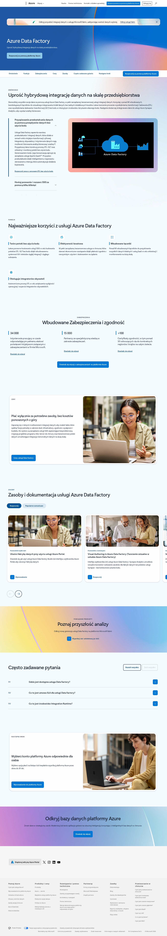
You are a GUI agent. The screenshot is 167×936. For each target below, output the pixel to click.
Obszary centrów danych (16, 899)
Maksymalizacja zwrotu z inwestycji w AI (42, 908)
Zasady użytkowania (81, 931)
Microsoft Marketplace (91, 891)
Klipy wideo (113, 914)
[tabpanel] (83, 555)
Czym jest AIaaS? (140, 909)
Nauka (63, 3)
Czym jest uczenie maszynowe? (145, 901)
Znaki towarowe (96, 931)
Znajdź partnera (89, 895)
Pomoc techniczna (75, 3)
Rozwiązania (64, 890)
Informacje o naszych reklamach (115, 931)
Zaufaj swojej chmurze (15, 903)
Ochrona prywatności (65, 931)
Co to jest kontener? (141, 917)
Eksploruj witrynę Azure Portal (27, 862)
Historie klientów (13, 911)
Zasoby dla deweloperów (118, 895)
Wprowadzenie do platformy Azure (19, 891)
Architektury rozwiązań (67, 897)
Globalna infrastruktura (15, 895)
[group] (45, 548)
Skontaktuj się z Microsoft (46, 931)
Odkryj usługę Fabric (127, 22)
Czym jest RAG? (140, 921)
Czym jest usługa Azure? (16, 887)
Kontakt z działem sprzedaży (94, 3)
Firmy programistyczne (91, 887)
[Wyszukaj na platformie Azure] (156, 3)
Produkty (38, 887)
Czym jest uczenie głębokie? (144, 905)
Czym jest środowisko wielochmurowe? (142, 896)
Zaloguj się (147, 3)
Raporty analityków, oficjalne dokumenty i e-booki (119, 910)
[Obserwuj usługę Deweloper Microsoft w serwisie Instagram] (49, 862)
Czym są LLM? (139, 913)
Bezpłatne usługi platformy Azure (45, 895)
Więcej (39, 3)
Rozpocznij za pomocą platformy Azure (24, 55)
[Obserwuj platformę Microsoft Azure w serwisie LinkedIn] (53, 862)
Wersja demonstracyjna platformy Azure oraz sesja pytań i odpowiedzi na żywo (71, 907)
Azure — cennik (40, 891)
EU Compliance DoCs (135, 931)
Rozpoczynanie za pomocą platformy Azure (123, 3)
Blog (111, 891)
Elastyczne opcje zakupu (42, 899)
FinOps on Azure (40, 903)
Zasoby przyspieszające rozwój (69, 893)
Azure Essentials (13, 907)
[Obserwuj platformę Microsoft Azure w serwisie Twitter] (44, 862)
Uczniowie (113, 899)
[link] (13, 74)
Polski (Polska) (16, 928)
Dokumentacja (114, 887)
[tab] (14, 505)
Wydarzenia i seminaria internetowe (117, 904)
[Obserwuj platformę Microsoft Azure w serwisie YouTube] (58, 862)
